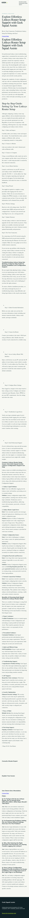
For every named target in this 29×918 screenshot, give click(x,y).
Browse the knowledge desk (9, 913)
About (20, 4)
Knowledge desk (23, 3)
